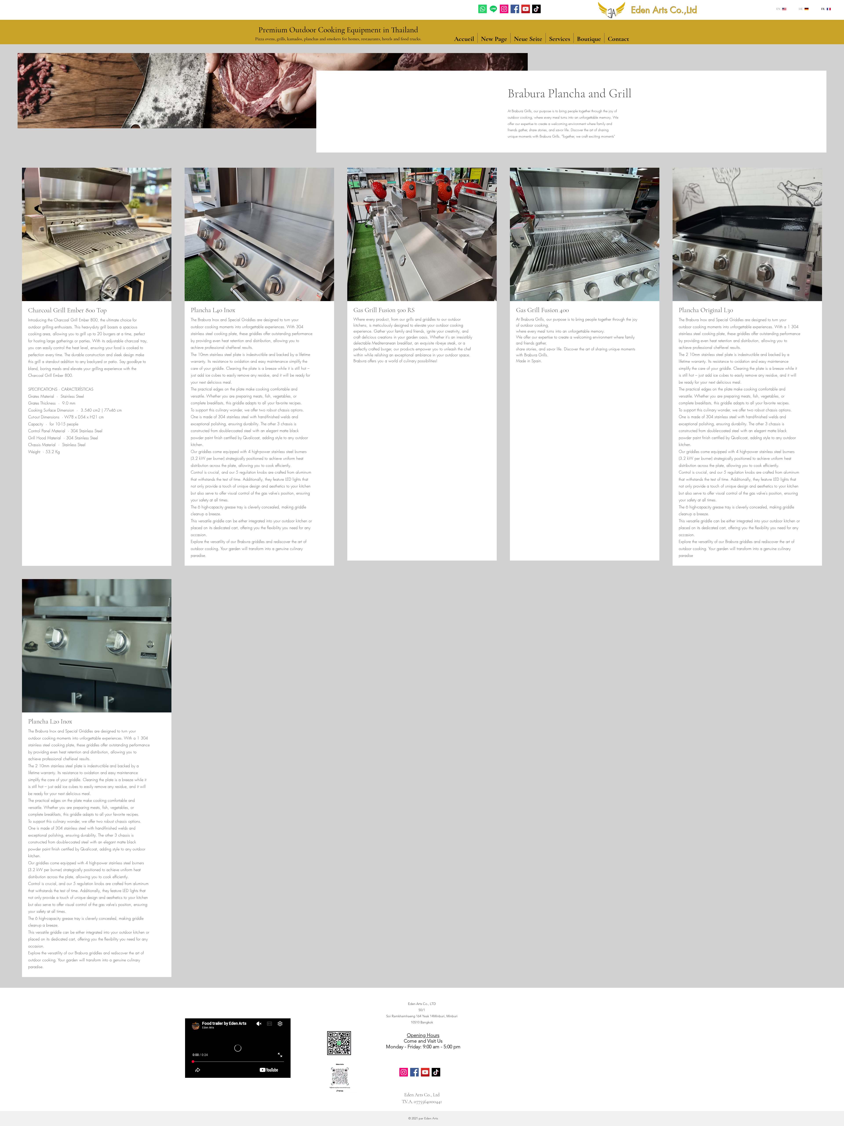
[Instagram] (504, 9)
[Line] (493, 9)
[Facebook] (515, 9)
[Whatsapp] (482, 9)
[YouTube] (525, 9)
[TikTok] (536, 9)
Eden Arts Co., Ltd (422, 1095)
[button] (589, 38)
